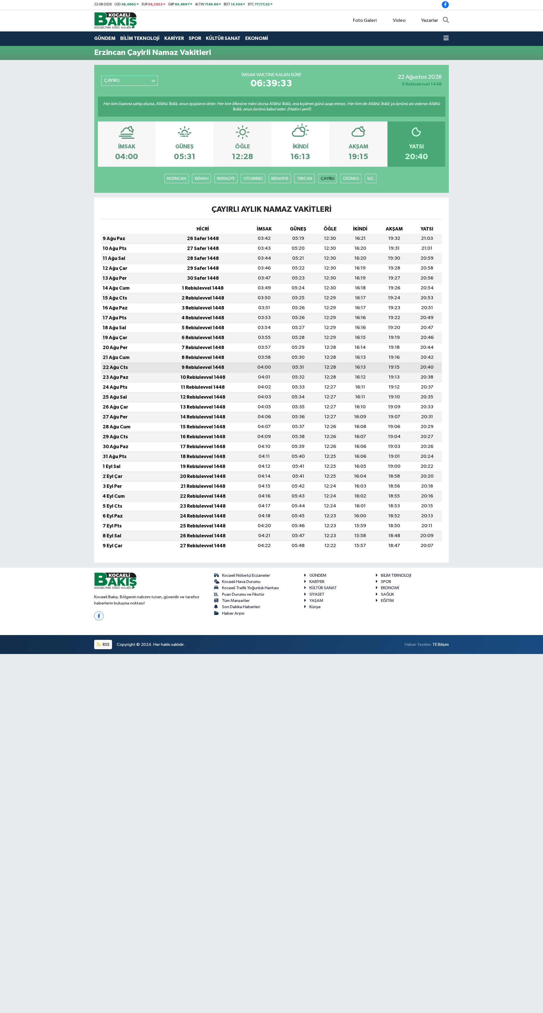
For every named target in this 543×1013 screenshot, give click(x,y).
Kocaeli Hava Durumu (241, 582)
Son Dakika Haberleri (241, 607)
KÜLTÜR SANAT (223, 38)
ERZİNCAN (176, 178)
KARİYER (174, 38)
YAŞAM (316, 601)
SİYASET (316, 594)
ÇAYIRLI (327, 178)
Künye (315, 607)
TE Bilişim (440, 644)
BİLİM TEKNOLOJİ (140, 38)
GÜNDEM (104, 38)
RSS (105, 644)
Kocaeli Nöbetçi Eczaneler (246, 575)
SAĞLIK (387, 594)
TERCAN (304, 178)
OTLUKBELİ (253, 178)
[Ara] (446, 20)
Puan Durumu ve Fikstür (243, 594)
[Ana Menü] (446, 38)
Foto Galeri (365, 20)
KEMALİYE (226, 178)
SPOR (195, 38)
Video (399, 20)
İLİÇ (370, 178)
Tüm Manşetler (236, 601)
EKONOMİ (256, 38)
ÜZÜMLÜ (351, 178)
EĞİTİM (387, 601)
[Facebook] (99, 616)
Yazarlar (429, 20)
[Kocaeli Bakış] (115, 20)
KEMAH (201, 178)
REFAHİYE (279, 178)
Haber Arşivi (233, 613)
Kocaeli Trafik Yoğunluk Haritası (250, 588)
